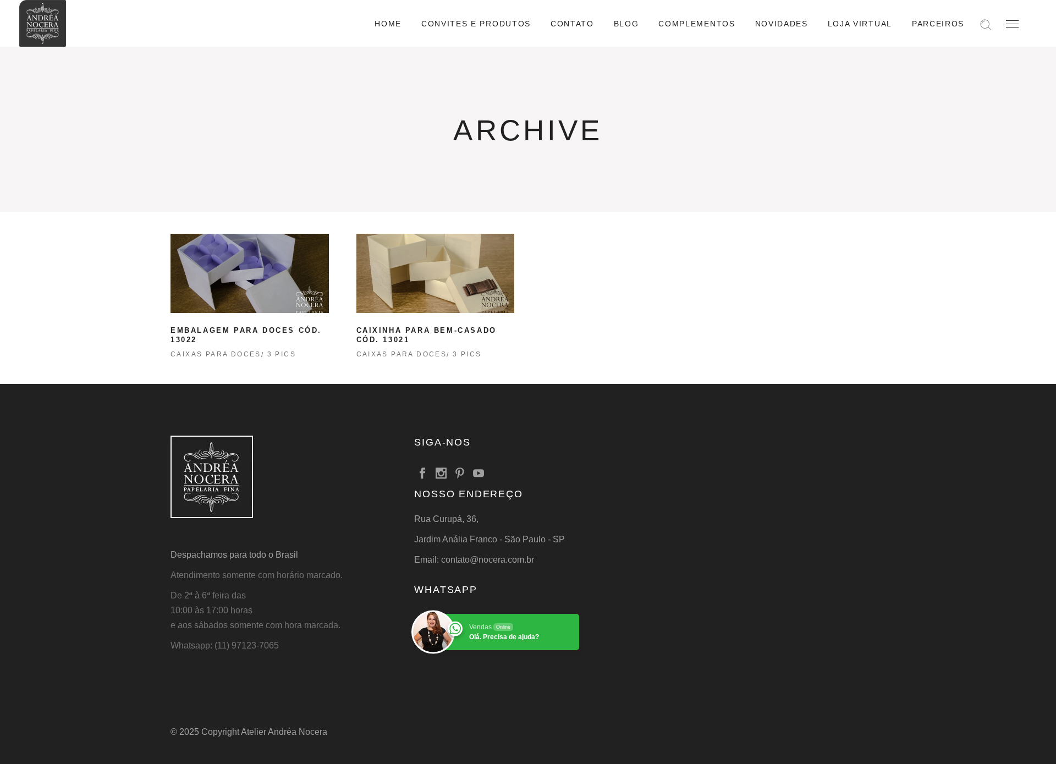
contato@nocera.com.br (487, 559)
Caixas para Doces (215, 354)
